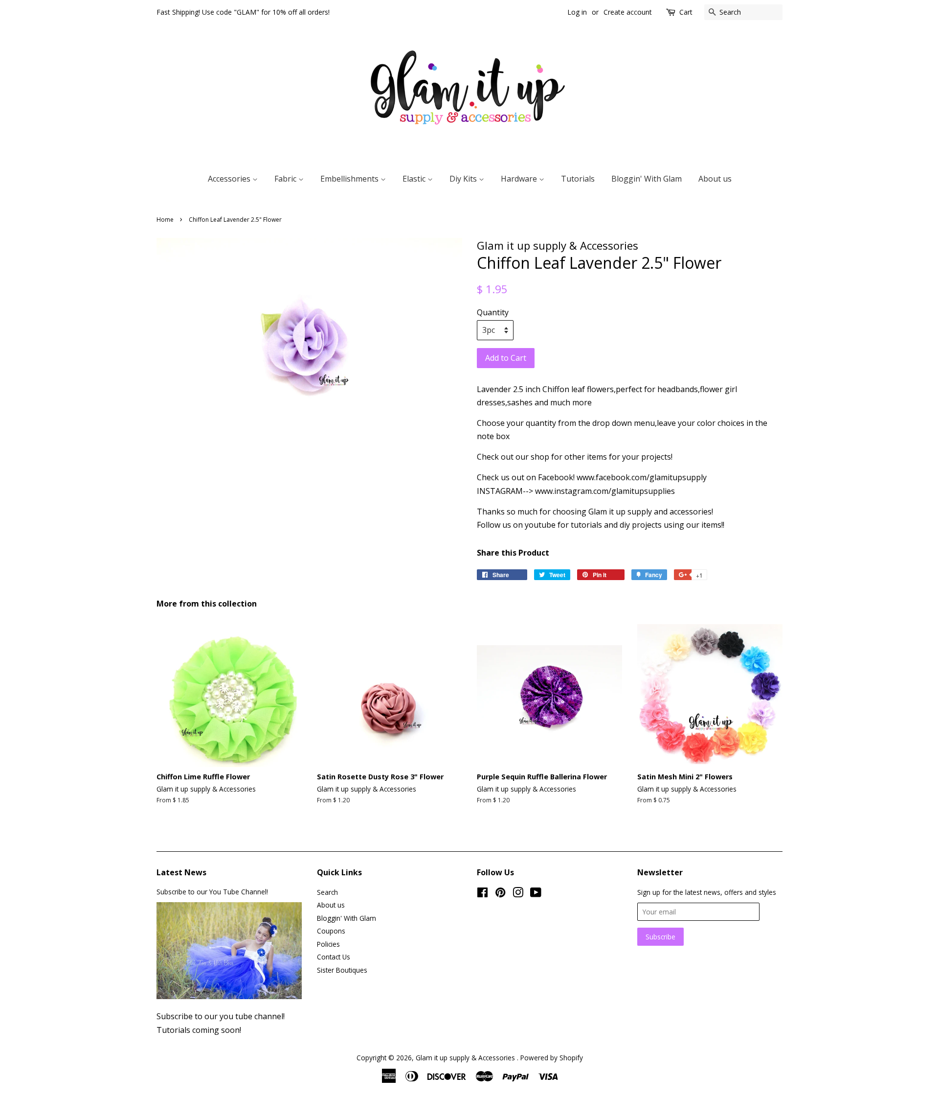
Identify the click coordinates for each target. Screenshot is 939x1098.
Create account (628, 12)
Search (327, 892)
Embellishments (350, 178)
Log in (577, 12)
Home (165, 219)
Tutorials (578, 178)
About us (715, 178)
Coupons (331, 930)
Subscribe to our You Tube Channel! (212, 891)
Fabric (286, 178)
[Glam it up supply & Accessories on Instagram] (518, 894)
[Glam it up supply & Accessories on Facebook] (482, 894)
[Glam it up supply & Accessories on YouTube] (535, 894)
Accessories (230, 178)
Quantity (493, 312)
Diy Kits (464, 178)
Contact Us (333, 956)
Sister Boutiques (342, 970)
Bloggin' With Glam (646, 178)
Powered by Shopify (551, 1057)
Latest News (181, 872)
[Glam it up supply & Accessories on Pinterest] (500, 894)
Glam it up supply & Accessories (466, 1057)
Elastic (414, 178)
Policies (328, 944)
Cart (686, 12)
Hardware (520, 178)
